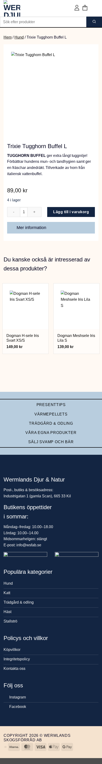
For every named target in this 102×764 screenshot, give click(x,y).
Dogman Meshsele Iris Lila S (76, 338)
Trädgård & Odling (51, 423)
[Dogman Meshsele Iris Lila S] (76, 306)
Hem (8, 37)
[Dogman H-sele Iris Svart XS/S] (25, 306)
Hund (19, 37)
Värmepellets (51, 414)
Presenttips (51, 405)
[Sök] (94, 22)
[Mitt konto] (76, 8)
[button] (85, 8)
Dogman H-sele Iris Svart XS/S (22, 338)
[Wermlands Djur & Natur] (21, 8)
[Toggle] (89, 228)
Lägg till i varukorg (71, 212)
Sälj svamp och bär (51, 442)
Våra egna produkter (50, 433)
